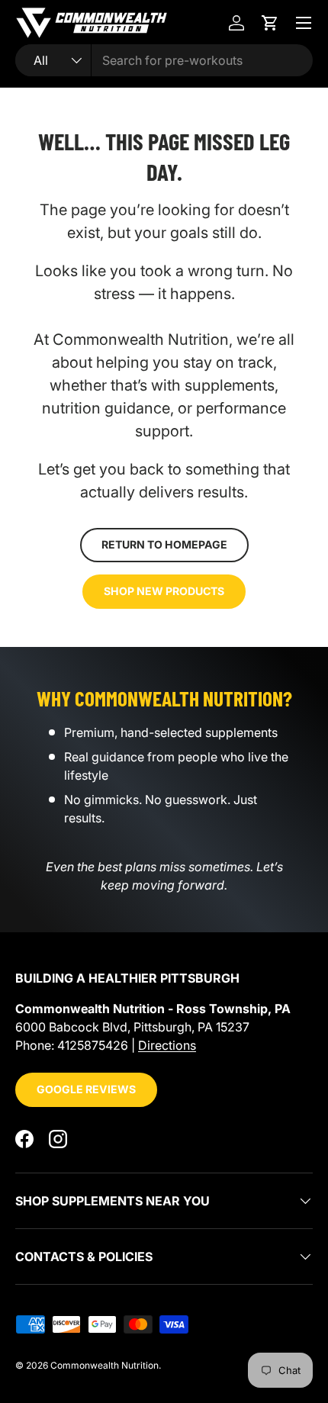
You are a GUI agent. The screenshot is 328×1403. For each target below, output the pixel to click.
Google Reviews (86, 1089)
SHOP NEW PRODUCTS (164, 590)
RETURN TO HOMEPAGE (164, 544)
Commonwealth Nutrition (104, 1365)
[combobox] (164, 60)
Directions (167, 1045)
